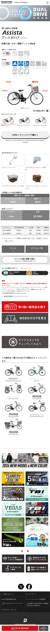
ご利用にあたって (8, 594)
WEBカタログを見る (43, 629)
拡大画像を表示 (39, 111)
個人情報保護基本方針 (9, 599)
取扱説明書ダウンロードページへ (16, 296)
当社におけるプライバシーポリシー (12, 604)
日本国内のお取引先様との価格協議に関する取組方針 (37, 604)
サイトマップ (31, 594)
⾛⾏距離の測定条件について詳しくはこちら (14, 293)
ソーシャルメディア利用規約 (36, 599)
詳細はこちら (34, 289)
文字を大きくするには (9, 609)
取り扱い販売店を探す (22, 628)
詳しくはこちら (26, 268)
